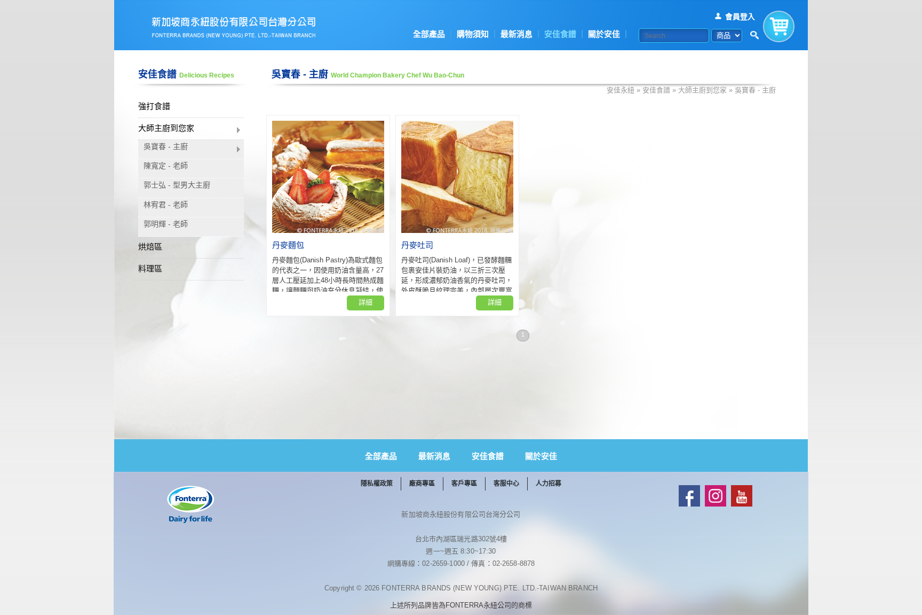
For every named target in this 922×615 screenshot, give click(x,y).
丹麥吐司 (417, 244)
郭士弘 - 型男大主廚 (177, 185)
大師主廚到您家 (166, 128)
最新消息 (516, 34)
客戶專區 (464, 483)
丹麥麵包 (288, 244)
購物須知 (473, 34)
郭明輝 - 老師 (166, 224)
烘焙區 (150, 246)
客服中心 (506, 483)
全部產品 (429, 34)
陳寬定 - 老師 (166, 165)
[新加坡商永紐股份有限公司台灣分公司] (234, 27)
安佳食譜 (560, 34)
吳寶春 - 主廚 (166, 146)
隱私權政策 (377, 483)
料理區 (150, 268)
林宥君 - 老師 (166, 204)
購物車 (778, 23)
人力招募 (548, 483)
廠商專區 (422, 483)
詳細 (365, 302)
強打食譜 (154, 106)
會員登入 (740, 16)
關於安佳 (604, 34)
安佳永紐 (620, 90)
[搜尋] (754, 35)
